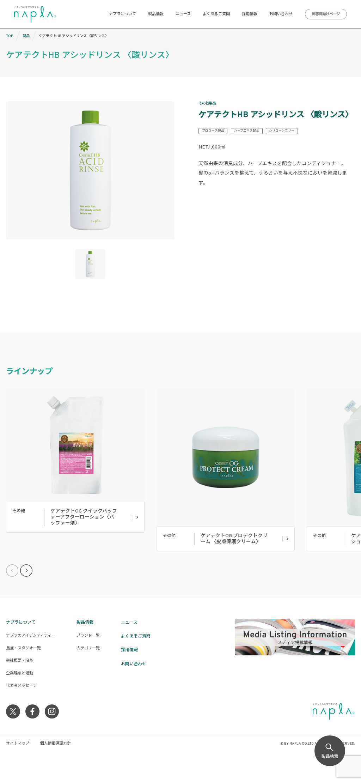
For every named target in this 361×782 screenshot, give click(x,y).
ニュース (183, 14)
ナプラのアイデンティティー (30, 635)
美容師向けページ (326, 14)
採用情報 (249, 14)
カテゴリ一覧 (88, 648)
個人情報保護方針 (55, 743)
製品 (26, 36)
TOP (9, 36)
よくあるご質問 (216, 14)
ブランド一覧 (88, 635)
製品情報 (156, 14)
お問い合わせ (281, 14)
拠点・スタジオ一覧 (23, 648)
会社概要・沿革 (19, 660)
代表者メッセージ (21, 685)
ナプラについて (122, 14)
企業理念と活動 (19, 673)
